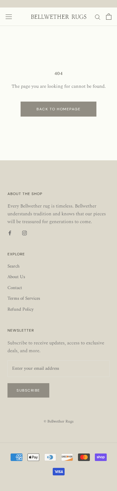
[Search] (97, 16)
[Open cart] (108, 16)
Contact (14, 288)
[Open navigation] (9, 16)
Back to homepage (58, 109)
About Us (16, 277)
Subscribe (28, 390)
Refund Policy (20, 309)
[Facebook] (9, 233)
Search (13, 266)
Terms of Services (23, 299)
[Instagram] (24, 233)
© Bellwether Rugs (59, 421)
